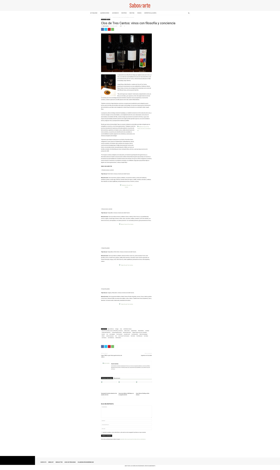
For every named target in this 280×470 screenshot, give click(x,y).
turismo (103, 334)
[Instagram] (180, 13)
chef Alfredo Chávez (127, 328)
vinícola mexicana (110, 335)
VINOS (108, 19)
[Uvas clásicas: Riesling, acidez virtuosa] (144, 386)
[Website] (122, 371)
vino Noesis (104, 337)
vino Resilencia (111, 337)
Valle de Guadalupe (143, 334)
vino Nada (146, 335)
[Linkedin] (117, 371)
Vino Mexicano (139, 335)
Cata (121, 328)
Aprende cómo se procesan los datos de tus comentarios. (133, 439)
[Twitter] (182, 13)
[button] (189, 13)
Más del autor (117, 378)
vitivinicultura (118, 337)
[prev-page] (102, 398)
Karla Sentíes (106, 26)
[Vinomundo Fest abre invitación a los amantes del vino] (109, 386)
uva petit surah (127, 334)
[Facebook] (177, 13)
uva (107, 334)
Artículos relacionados (107, 378)
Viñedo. (103, 335)
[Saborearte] (140, 5)
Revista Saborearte (127, 332)
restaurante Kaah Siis (106, 332)
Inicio (102, 17)
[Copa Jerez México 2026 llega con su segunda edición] (126, 386)
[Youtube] (185, 13)
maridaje (147, 330)
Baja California (111, 328)
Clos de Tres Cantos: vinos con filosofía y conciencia (112, 330)
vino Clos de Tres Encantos (123, 335)
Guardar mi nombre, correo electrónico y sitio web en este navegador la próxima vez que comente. (124, 432)
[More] (116, 29)
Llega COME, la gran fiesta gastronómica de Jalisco (111, 356)
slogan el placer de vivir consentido (139, 332)
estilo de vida (127, 330)
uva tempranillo (135, 334)
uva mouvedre (119, 334)
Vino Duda (133, 335)
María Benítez (141, 330)
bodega (116, 328)
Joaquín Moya (134, 330)
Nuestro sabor (108, 17)
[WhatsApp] (112, 29)
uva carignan (112, 334)
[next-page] (104, 398)
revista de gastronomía (116, 332)
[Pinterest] (109, 29)
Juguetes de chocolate (146, 355)
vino (116, 335)
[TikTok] (120, 371)
